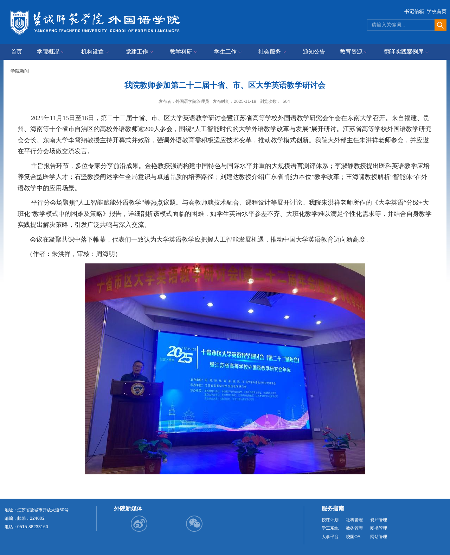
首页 (16, 52)
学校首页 (436, 11)
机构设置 (92, 52)
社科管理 (354, 519)
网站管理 (378, 536)
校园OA (353, 536)
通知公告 (314, 52)
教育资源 (351, 52)
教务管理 (354, 528)
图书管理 (378, 528)
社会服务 (269, 52)
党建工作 (137, 52)
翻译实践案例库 (404, 52)
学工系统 (330, 528)
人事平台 (330, 536)
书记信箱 (414, 11)
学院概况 (48, 52)
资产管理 (378, 519)
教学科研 (181, 52)
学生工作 (225, 52)
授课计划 (330, 519)
